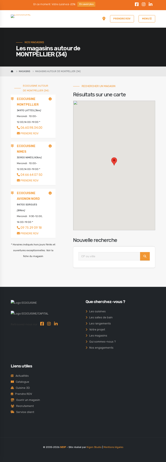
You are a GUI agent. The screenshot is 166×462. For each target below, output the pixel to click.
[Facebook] (137, 5)
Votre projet (96, 329)
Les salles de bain (100, 317)
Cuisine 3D (22, 387)
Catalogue (21, 381)
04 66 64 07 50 (31, 175)
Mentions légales (113, 447)
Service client (24, 412)
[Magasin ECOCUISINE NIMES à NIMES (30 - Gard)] (50, 146)
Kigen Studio (94, 447)
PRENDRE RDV (122, 18)
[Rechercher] (145, 256)
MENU (146, 18)
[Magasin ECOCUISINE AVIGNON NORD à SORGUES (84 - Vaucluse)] (50, 193)
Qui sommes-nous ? (101, 341)
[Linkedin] (151, 5)
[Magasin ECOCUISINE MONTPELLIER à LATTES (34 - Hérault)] (50, 99)
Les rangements (99, 323)
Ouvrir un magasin (27, 400)
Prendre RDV (22, 393)
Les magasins (97, 335)
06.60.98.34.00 (31, 128)
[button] (115, 164)
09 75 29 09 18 (31, 228)
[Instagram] (144, 5)
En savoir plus (86, 4)
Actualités (21, 375)
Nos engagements (100, 347)
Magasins (24, 71)
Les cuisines (96, 311)
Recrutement (24, 406)
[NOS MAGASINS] (103, 19)
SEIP (63, 447)
